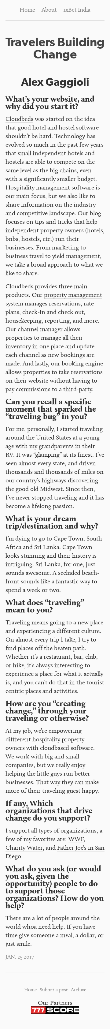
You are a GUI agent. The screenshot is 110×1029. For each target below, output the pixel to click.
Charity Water (24, 848)
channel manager (40, 330)
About (49, 10)
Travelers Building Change (55, 48)
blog (95, 214)
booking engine (82, 364)
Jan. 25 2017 (20, 957)
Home (27, 10)
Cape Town (68, 539)
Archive (78, 990)
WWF (76, 840)
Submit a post (54, 990)
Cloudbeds (19, 119)
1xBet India (76, 10)
